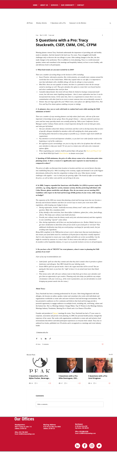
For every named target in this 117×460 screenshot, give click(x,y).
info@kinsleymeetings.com (27, 434)
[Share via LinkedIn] (46, 338)
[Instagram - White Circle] (92, 445)
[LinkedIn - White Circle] (77, 445)
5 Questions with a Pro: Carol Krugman (97, 377)
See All (111, 354)
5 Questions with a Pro (58, 23)
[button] (110, 23)
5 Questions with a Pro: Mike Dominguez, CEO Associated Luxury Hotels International (69, 377)
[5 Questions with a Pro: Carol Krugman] (99, 365)
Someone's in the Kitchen (77, 23)
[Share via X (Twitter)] (41, 338)
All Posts (30, 23)
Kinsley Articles (41, 23)
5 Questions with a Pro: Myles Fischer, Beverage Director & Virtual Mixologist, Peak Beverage (40, 377)
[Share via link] (50, 338)
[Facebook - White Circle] (84, 445)
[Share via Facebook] (37, 338)
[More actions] (102, 35)
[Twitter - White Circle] (99, 445)
